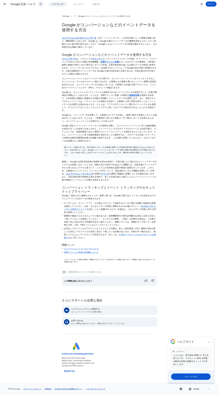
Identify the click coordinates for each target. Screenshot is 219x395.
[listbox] (199, 388)
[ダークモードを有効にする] (181, 389)
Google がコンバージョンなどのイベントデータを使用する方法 (104, 16)
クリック (105, 174)
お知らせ (96, 4)
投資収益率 (134, 95)
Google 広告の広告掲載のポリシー (69, 389)
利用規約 (48, 389)
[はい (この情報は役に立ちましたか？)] (146, 281)
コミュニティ (78, 4)
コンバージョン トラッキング (79, 174)
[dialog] (191, 360)
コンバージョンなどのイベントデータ (79, 38)
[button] (5, 4)
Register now (69, 371)
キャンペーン (98, 59)
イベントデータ (69, 59)
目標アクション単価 (110, 62)
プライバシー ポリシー (32, 389)
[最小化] (209, 341)
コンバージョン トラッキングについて (81, 249)
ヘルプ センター (57, 4)
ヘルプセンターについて (95, 389)
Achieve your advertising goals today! (77, 354)
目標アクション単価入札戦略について (81, 252)
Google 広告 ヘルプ (23, 4)
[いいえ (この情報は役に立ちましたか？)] (152, 281)
